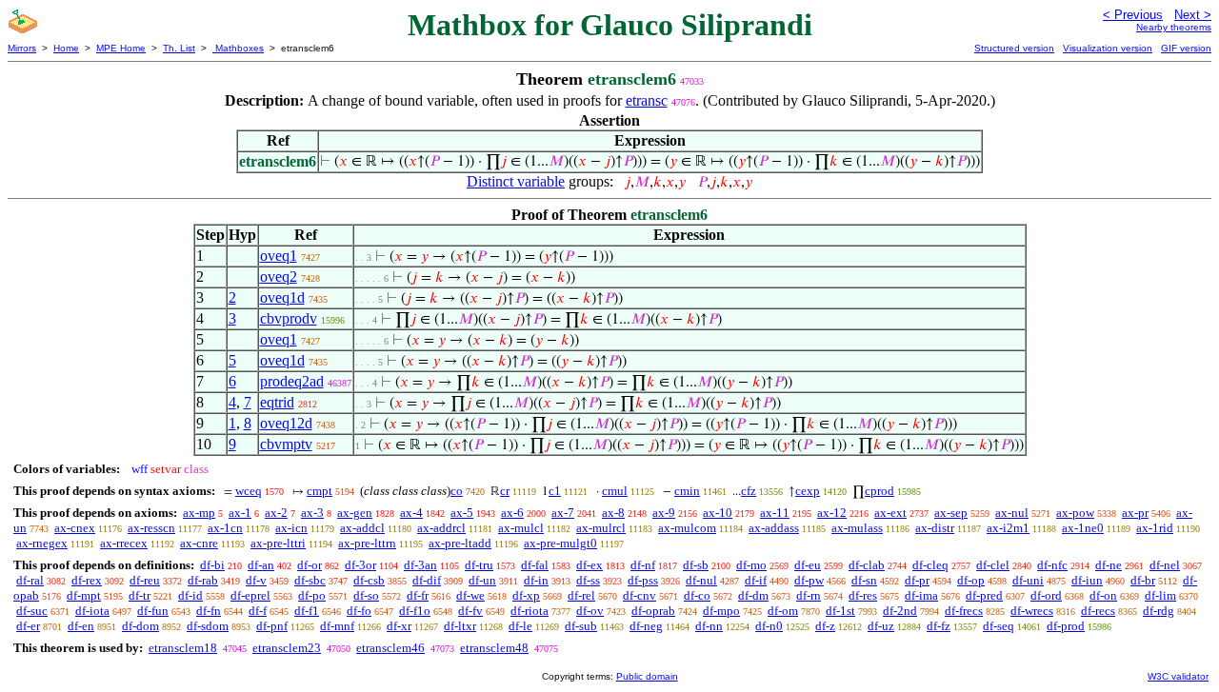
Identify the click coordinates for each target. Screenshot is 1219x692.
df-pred (984, 595)
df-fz (938, 626)
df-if (756, 580)
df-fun (153, 610)
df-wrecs (1031, 610)
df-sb (696, 565)
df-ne (1108, 565)
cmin (687, 491)
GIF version (1186, 48)
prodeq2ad (292, 381)
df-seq (998, 626)
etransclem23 (286, 648)
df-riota (529, 610)
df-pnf (272, 626)
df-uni (1028, 580)
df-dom (140, 626)
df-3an (420, 565)
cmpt (319, 491)
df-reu (145, 580)
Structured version (1014, 48)
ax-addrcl (441, 528)
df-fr (418, 595)
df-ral (30, 580)
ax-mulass (857, 528)
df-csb (369, 580)
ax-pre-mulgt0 (560, 543)
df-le (520, 626)
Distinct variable (516, 181)
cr (505, 491)
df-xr (399, 626)
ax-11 (774, 512)
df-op (971, 580)
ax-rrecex (124, 543)
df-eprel (250, 595)
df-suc (32, 610)
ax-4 (411, 512)
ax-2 (276, 512)
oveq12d (286, 423)
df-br (1142, 580)
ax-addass (774, 528)
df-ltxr (460, 626)
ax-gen (354, 512)
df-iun (1087, 580)
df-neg (646, 626)
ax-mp (199, 512)
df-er (28, 626)
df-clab (867, 565)
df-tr (139, 595)
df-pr (917, 580)
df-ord (1046, 595)
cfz (748, 491)
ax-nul (1012, 512)
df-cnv (639, 595)
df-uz (881, 626)
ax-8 (613, 512)
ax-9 (663, 512)
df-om (783, 610)
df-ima (921, 595)
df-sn (864, 580)
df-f (258, 610)
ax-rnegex (42, 543)
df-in (536, 580)
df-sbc (310, 580)
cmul (615, 491)
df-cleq (930, 565)
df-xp (526, 595)
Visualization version (1107, 48)
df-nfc (1052, 565)
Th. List (179, 48)
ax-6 (512, 512)
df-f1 (306, 610)
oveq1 (278, 255)
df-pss (643, 580)
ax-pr (1135, 512)
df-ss (588, 580)
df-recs (1098, 610)
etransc (647, 100)
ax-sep (951, 512)
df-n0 (769, 626)
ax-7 (562, 512)
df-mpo (721, 610)
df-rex (86, 580)
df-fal (535, 565)
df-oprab (653, 610)
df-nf (642, 565)
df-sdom (208, 626)
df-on (1103, 595)
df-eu (807, 565)
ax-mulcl (521, 528)
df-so (366, 595)
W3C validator (1178, 676)
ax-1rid (1154, 528)
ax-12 (832, 512)
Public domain (647, 676)
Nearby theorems (1173, 27)
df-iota (92, 610)
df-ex (589, 565)
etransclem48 (494, 648)
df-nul (701, 580)
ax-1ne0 (1083, 528)
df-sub (581, 626)
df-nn (709, 626)
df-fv (470, 610)
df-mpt (84, 595)
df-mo (751, 565)
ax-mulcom (687, 528)
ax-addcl (362, 528)
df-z (825, 626)
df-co (697, 595)
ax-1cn (225, 528)
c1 (555, 491)
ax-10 (717, 512)
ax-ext (890, 512)
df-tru (479, 565)
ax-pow (1075, 512)
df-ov (590, 610)
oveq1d (282, 297)
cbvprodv (288, 318)
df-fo (359, 610)
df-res (863, 595)
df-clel (992, 565)
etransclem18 (183, 648)
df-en (81, 626)
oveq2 (278, 276)
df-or (309, 565)
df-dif (426, 580)
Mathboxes (238, 48)
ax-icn (291, 528)
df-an (261, 565)
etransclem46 (390, 648)
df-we (470, 595)
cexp (807, 491)
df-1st (840, 610)
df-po (312, 595)
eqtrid (277, 402)
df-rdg (1158, 610)
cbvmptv (286, 444)
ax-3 (312, 512)
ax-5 (461, 512)
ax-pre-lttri (278, 543)
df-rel (581, 595)
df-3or (360, 565)
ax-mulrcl (601, 528)
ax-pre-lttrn (367, 543)
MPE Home (121, 48)
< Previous (1133, 15)
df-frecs (964, 610)
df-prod (1066, 626)
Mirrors (22, 48)
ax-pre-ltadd (460, 543)
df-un (482, 580)
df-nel (1164, 565)
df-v (256, 580)
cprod (879, 491)
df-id (190, 595)
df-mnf (337, 626)
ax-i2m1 (1008, 528)
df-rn (808, 595)
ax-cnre (199, 543)
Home (66, 48)
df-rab (203, 580)
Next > (1192, 15)
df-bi (212, 565)
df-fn (208, 610)
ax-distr (934, 528)
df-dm (753, 595)
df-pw (809, 580)
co (456, 491)
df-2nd (900, 610)
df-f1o (414, 610)
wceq (248, 491)
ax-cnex (74, 528)
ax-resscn (151, 528)
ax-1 (240, 512)
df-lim (1160, 595)
